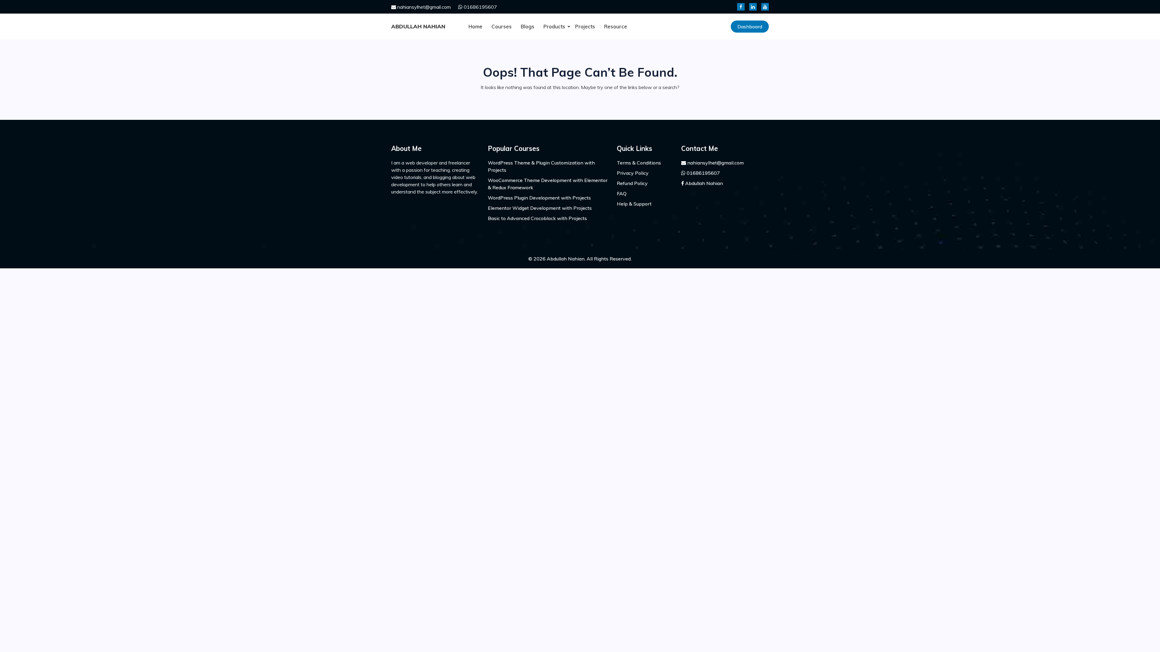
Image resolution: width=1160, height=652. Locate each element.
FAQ (622, 193)
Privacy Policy (633, 173)
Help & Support (634, 204)
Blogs (527, 26)
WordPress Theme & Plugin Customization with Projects (541, 166)
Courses (501, 26)
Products (554, 26)
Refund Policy (632, 183)
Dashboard (749, 27)
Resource (615, 26)
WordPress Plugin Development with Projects (539, 198)
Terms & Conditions (639, 163)
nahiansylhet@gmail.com (423, 7)
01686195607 (479, 7)
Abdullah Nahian (418, 26)
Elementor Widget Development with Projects (540, 208)
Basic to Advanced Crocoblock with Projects (537, 218)
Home (475, 26)
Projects (585, 26)
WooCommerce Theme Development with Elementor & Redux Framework (547, 183)
